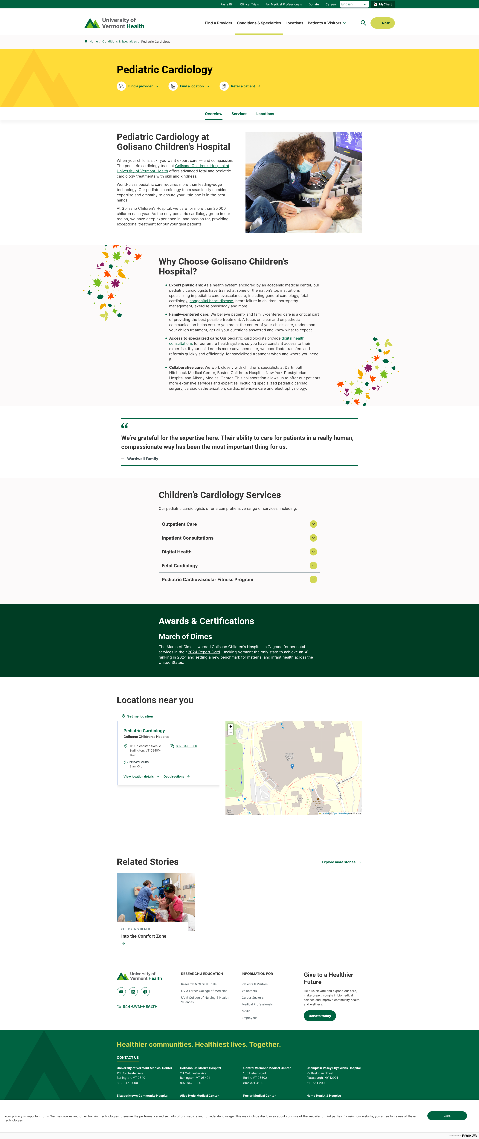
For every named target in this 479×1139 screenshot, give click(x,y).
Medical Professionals (257, 1004)
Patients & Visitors (324, 23)
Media (246, 1011)
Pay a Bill (226, 4)
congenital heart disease (211, 301)
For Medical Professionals (284, 4)
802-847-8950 (186, 746)
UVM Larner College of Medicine (204, 991)
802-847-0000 (127, 1083)
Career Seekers (252, 997)
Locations (294, 23)
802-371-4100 (253, 1083)
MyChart (385, 4)
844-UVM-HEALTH (140, 1006)
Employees (249, 1018)
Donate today (320, 1016)
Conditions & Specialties (259, 23)
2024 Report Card (204, 652)
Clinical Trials (249, 4)
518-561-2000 (316, 1083)
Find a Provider (218, 23)
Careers (331, 4)
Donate (314, 4)
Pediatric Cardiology (144, 730)
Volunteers (249, 991)
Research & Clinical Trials (198, 984)
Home (93, 41)
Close (447, 1115)
